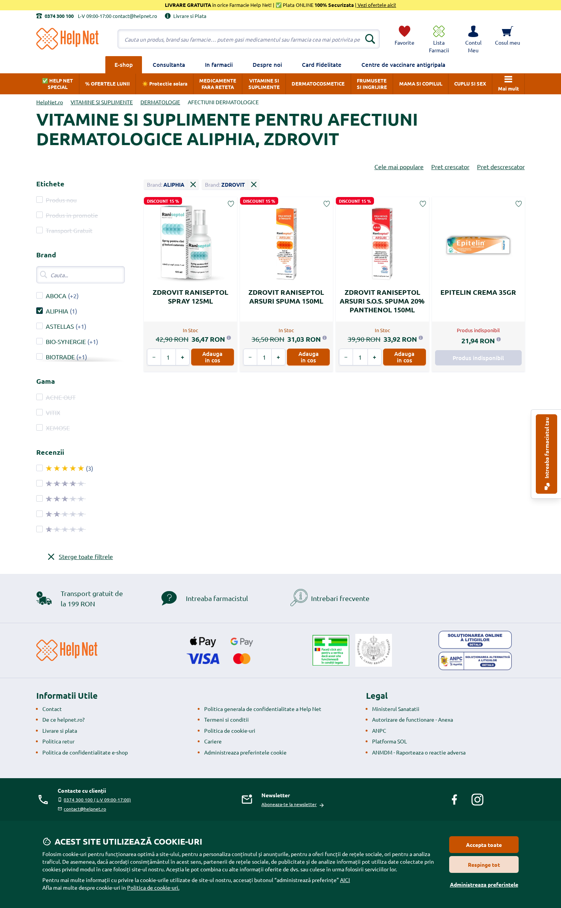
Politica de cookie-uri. (153, 887)
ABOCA (56, 295)
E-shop (123, 64)
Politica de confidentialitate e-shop (85, 752)
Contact (52, 708)
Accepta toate (484, 844)
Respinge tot (484, 864)
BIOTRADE (60, 356)
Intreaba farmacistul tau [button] (546, 448)
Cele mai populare (399, 166)
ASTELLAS (61, 326)
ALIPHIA (57, 311)
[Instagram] (477, 799)
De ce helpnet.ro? (63, 719)
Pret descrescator (501, 166)
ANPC (379, 730)
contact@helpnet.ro (85, 809)
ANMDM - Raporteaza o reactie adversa (419, 752)
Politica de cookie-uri (229, 730)
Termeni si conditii (226, 719)
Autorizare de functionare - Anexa (412, 719)
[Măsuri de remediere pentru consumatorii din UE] (475, 640)
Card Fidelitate (322, 64)
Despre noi (267, 64)
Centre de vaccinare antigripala (403, 64)
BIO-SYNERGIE (66, 341)
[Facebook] (454, 799)
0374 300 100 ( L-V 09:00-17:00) (97, 800)
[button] (473, 39)
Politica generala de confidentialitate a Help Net (262, 708)
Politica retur (58, 741)
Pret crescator (450, 166)
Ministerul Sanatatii (395, 708)
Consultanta (169, 64)
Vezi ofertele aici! (376, 5)
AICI (345, 879)
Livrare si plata (59, 730)
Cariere (213, 741)
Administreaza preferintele (484, 884)
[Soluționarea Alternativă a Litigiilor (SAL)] (475, 661)
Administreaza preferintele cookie (245, 752)
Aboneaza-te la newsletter (289, 804)
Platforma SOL (389, 741)
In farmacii (219, 64)
